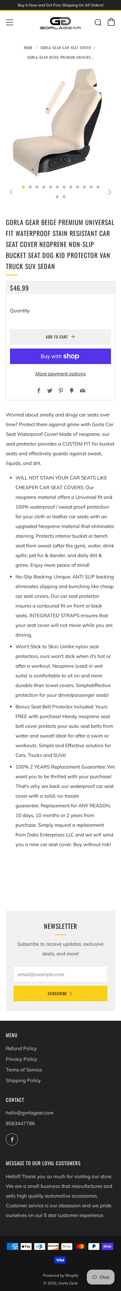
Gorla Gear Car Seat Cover (66, 47)
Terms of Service (24, 1070)
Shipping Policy (23, 1080)
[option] (60, 123)
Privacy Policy (21, 1059)
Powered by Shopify (60, 1275)
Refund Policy (21, 1048)
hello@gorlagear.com (30, 1113)
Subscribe (57, 993)
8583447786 (20, 1123)
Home (28, 47)
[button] (23, 187)
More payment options (60, 374)
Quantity (20, 310)
